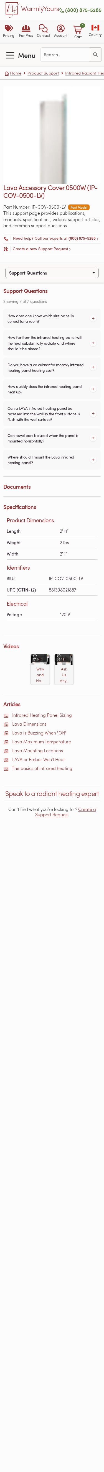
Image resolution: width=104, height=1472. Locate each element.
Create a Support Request (65, 811)
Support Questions (28, 273)
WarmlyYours (40, 9)
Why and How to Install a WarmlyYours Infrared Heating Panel (40, 674)
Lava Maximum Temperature (41, 741)
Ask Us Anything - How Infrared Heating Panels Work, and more (64, 674)
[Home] (12, 10)
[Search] (95, 54)
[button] (43, 31)
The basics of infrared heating (42, 768)
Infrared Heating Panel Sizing (42, 715)
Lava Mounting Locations (37, 750)
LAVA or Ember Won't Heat (38, 759)
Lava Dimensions (29, 724)
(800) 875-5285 (83, 10)
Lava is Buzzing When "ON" (39, 733)
